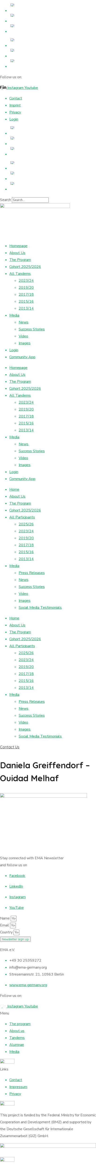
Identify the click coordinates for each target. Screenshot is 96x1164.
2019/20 (26, 287)
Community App (22, 357)
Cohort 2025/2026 (25, 266)
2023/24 (26, 280)
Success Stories (32, 329)
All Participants (22, 517)
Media (14, 315)
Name (5, 918)
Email (5, 925)
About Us (17, 252)
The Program (20, 259)
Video (23, 336)
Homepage (18, 245)
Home (14, 489)
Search (5, 199)
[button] (48, 747)
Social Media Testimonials (40, 607)
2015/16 (26, 301)
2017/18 (26, 294)
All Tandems (20, 273)
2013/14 (26, 308)
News (23, 322)
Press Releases (32, 572)
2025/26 (26, 524)
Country (7, 932)
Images (25, 343)
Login (13, 350)
